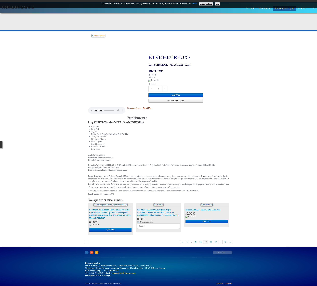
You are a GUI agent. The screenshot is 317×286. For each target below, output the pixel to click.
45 (225, 242)
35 (196, 242)
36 (201, 242)
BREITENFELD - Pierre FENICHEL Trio (203, 210)
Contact (302, 8)
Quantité (151, 84)
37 (206, 242)
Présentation (264, 8)
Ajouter (176, 95)
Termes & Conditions (224, 284)
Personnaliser (206, 4)
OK (217, 4)
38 (211, 242)
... (191, 242)
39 (216, 242)
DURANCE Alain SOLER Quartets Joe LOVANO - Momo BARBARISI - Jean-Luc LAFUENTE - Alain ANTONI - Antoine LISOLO (158, 213)
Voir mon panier (175, 101)
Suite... (195, 3)
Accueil (250, 8)
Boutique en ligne (284, 8)
